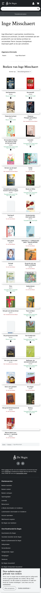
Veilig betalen (6, 544)
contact (7, 469)
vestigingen (7, 471)
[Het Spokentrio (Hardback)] (10, 98)
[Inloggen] (33, 3)
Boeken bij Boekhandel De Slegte (11, 540)
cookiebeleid (6, 584)
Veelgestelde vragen (21, 473)
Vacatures (4, 559)
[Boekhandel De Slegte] (11, 3)
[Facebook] (18, 463)
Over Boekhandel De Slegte (11, 529)
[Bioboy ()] (30, 414)
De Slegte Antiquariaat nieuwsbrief (12, 567)
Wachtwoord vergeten (8, 519)
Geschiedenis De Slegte (9, 533)
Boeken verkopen (7, 493)
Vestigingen (5, 555)
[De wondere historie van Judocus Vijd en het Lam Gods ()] (10, 149)
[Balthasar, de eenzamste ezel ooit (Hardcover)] (30, 368)
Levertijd (4, 500)
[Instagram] (22, 463)
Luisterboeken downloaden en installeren (14, 511)
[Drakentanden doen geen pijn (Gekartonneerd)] (30, 222)
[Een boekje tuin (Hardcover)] (30, 342)
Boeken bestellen (7, 485)
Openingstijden (6, 496)
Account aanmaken (7, 515)
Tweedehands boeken (20, 14)
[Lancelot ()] (30, 146)
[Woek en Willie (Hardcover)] (30, 195)
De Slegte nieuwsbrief (8, 563)
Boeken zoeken (6, 489)
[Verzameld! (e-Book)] (31, 98)
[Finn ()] (10, 292)
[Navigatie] (3, 3)
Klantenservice (7, 481)
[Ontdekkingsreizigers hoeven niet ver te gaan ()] (10, 197)
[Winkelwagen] (38, 3)
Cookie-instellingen (24, 588)
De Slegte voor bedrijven (9, 523)
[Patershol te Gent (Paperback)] (10, 122)
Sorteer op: (12, 71)
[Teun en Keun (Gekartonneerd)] (30, 317)
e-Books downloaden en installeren (12, 508)
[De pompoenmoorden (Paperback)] (10, 341)
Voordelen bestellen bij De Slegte (11, 537)
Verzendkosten (6, 548)
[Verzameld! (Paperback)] (29, 98)
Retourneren (5, 504)
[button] (3, 14)
